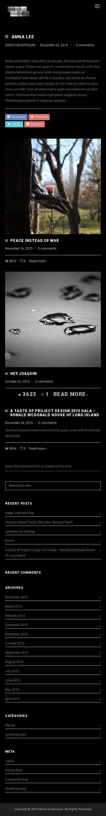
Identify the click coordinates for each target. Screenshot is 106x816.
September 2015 (16, 652)
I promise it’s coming (19, 531)
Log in (9, 761)
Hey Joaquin (23, 374)
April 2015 (12, 699)
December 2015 (16, 625)
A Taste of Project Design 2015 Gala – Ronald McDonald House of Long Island (54, 413)
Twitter (15, 124)
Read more (37, 261)
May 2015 (12, 689)
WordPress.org (15, 789)
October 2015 (14, 643)
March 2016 (13, 606)
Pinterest (40, 117)
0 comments (85, 45)
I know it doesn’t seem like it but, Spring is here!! (39, 522)
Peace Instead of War (34, 241)
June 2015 (12, 680)
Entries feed (13, 770)
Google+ (35, 124)
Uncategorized (15, 734)
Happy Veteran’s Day (19, 513)
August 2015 (14, 662)
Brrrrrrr (9, 541)
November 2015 (16, 634)
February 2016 (15, 616)
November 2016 (16, 597)
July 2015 (12, 671)
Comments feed (16, 779)
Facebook (17, 117)
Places (10, 725)
